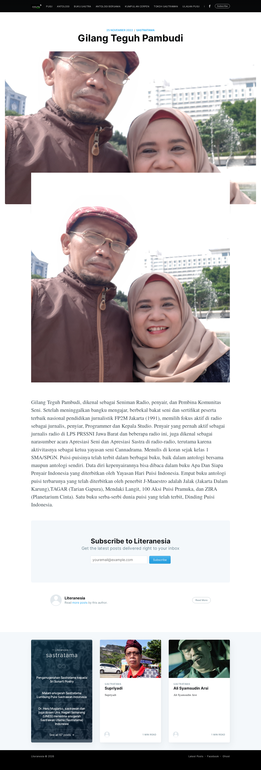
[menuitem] (49, 6)
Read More (201, 600)
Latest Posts (195, 756)
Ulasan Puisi (190, 6)
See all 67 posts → (61, 735)
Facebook (213, 756)
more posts (80, 602)
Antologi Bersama (108, 6)
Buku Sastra (82, 6)
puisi (49, 6)
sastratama (145, 30)
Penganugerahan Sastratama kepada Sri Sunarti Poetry (61, 679)
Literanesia (75, 598)
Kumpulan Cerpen (137, 6)
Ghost (226, 756)
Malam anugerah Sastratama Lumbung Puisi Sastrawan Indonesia (62, 695)
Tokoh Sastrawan (166, 6)
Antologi (63, 6)
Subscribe (222, 6)
